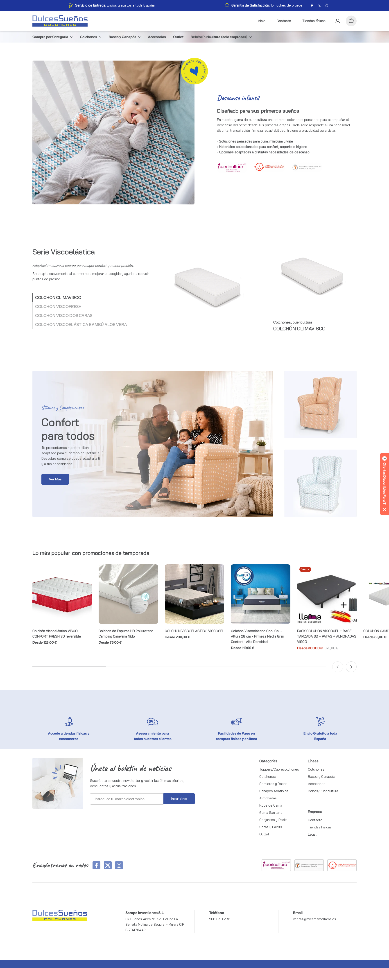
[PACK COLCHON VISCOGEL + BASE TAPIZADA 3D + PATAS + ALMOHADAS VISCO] (327, 594)
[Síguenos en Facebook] (96, 865)
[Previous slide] (337, 666)
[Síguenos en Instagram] (119, 865)
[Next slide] (351, 666)
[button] (384, 484)
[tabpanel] (259, 287)
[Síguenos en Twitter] (108, 865)
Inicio (261, 21)
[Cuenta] (337, 21)
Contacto (284, 21)
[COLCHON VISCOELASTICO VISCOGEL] (194, 594)
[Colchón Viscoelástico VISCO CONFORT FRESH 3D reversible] (62, 594)
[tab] (56, 297)
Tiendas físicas (314, 21)
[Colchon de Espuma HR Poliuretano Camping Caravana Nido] (128, 594)
